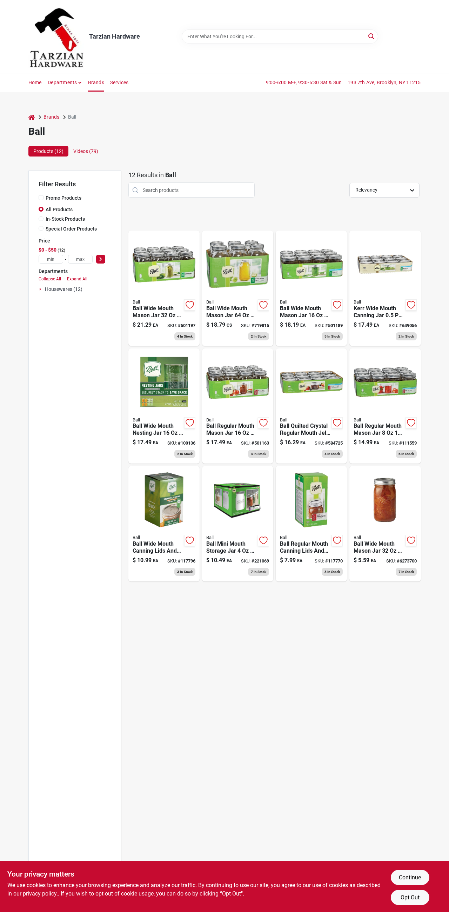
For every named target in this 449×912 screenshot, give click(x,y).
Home (35, 82)
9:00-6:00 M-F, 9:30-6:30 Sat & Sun (304, 82)
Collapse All (50, 279)
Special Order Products (71, 229)
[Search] (372, 36)
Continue (410, 877)
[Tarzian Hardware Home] (56, 36)
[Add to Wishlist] (189, 305)
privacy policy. (40, 893)
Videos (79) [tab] (85, 151)
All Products (59, 209)
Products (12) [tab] (48, 151)
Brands (96, 82)
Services (119, 82)
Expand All (77, 279)
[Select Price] (100, 259)
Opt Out (410, 897)
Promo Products (63, 198)
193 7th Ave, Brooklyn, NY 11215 (384, 82)
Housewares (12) (63, 289)
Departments (62, 82)
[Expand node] (41, 289)
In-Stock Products (65, 219)
